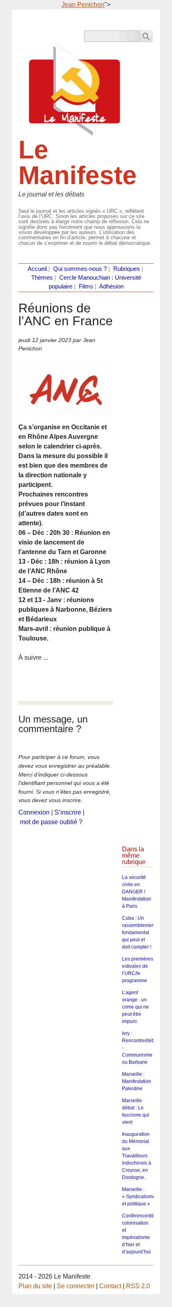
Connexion (34, 812)
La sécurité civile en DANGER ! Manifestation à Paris (136, 892)
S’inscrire (67, 812)
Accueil (37, 269)
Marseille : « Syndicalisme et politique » (138, 1197)
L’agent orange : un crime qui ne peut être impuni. (135, 1007)
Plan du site (35, 1286)
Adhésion (111, 286)
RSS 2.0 (138, 1286)
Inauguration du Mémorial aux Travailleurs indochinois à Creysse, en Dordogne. (136, 1155)
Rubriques (126, 269)
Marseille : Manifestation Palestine (136, 1081)
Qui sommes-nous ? (80, 269)
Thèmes (42, 277)
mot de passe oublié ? (51, 822)
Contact (110, 1286)
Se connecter (75, 1286)
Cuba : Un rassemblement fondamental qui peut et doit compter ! (139, 932)
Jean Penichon (83, 4)
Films (86, 286)
